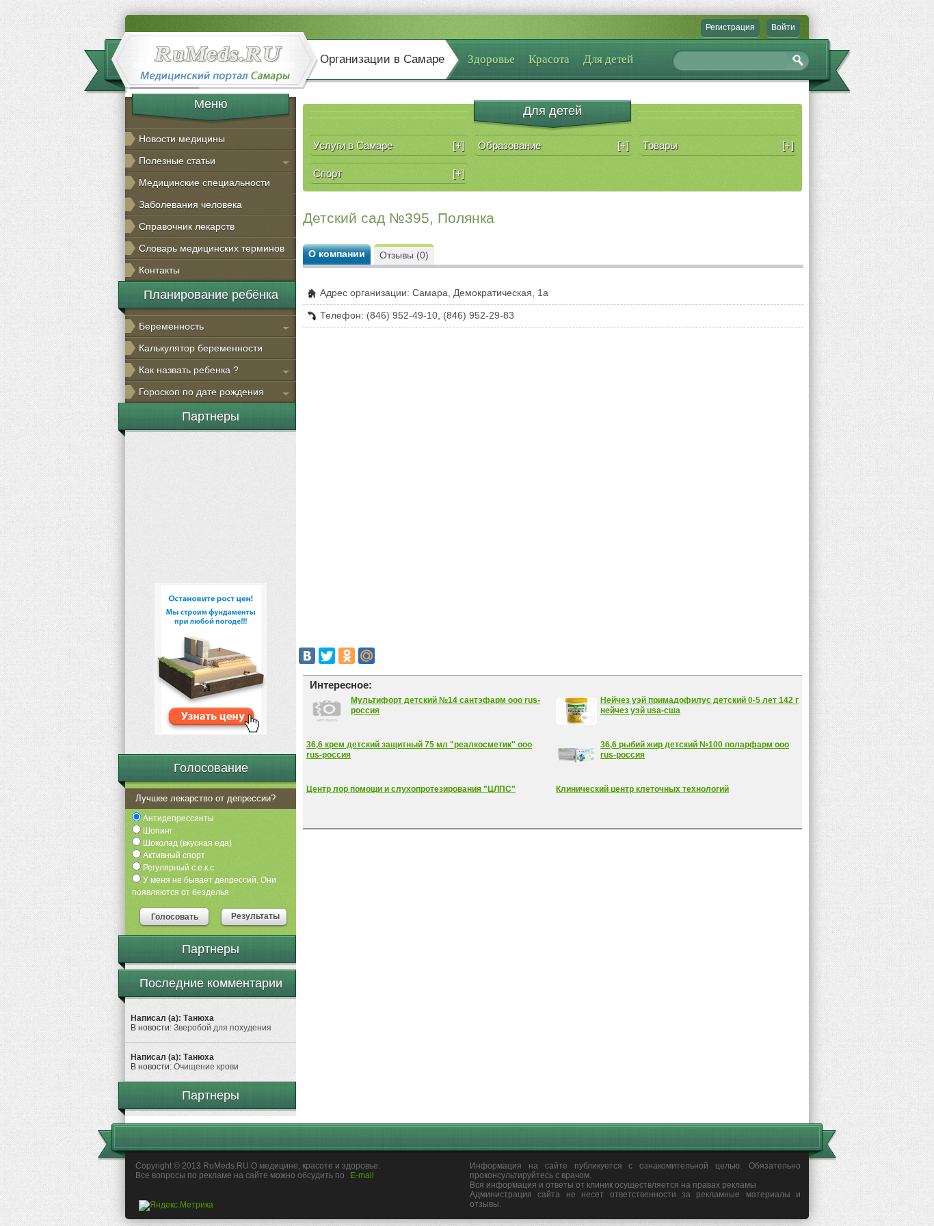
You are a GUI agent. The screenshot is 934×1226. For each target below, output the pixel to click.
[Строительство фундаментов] (211, 732)
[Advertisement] (210, 505)
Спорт (388, 173)
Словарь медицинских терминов (211, 248)
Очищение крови (206, 1066)
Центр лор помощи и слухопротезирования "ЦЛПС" (411, 789)
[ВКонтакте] (307, 656)
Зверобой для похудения (222, 1027)
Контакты (159, 270)
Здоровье (491, 59)
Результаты (255, 916)
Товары (718, 145)
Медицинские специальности (204, 182)
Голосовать (174, 917)
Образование (553, 145)
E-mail (362, 1175)
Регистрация (730, 27)
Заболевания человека (190, 204)
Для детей (608, 59)
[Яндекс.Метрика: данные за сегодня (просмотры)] (176, 1205)
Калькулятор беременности (201, 348)
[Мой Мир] (366, 656)
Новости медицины (182, 138)
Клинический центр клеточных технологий (642, 789)
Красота (549, 59)
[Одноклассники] (346, 656)
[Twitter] (327, 656)
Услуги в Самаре (388, 145)
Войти (783, 27)
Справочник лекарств (187, 226)
